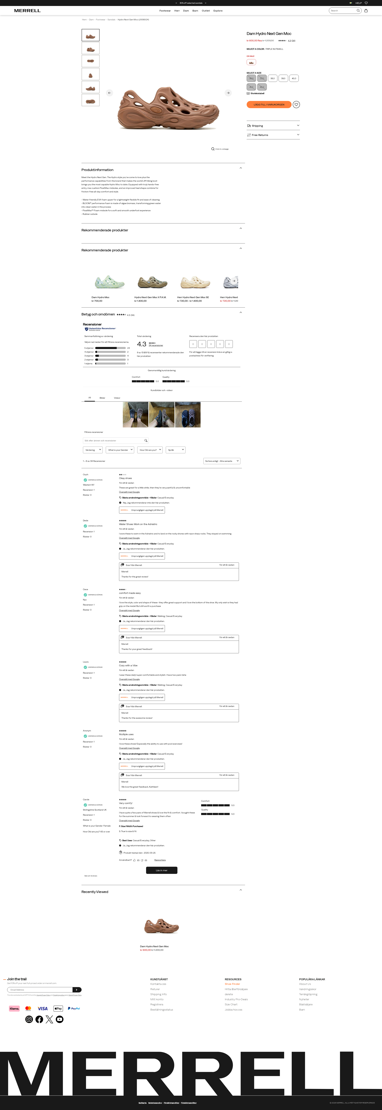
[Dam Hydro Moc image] (110, 277)
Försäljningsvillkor (59, 995)
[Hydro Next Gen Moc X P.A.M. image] (152, 277)
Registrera (156, 1004)
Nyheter (304, 999)
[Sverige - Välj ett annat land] (351, 3)
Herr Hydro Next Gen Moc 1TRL (237, 297)
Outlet (206, 10)
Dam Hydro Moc (100, 297)
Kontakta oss (158, 983)
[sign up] (77, 989)
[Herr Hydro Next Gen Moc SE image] (195, 277)
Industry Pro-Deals (236, 999)
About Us (305, 983)
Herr (177, 10)
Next (228, 92)
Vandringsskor (307, 989)
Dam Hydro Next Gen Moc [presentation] (269, 33)
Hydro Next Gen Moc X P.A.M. (150, 297)
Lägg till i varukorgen (269, 104)
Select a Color (265, 49)
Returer (155, 989)
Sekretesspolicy (155, 1103)
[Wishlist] (366, 3)
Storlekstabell (257, 93)
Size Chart (231, 1004)
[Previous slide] (176, 3)
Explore (218, 10)
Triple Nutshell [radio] (251, 62)
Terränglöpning (308, 994)
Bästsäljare (306, 1004)
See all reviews (90, 876)
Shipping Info (158, 994)
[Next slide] (205, 3)
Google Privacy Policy (43, 995)
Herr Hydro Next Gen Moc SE (193, 297)
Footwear (165, 10)
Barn (195, 10)
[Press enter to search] (358, 11)
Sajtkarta (143, 1103)
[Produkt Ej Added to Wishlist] (296, 104)
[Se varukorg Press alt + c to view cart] (366, 11)
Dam (186, 10)
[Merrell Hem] (27, 10)
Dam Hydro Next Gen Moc (154, 946)
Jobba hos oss (233, 1009)
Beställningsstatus (161, 1009)
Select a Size (254, 73)
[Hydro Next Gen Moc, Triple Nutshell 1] (168, 92)
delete (229, 994)
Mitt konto (156, 999)
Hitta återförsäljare (236, 989)
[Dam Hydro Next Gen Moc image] (161, 920)
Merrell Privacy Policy (75, 995)
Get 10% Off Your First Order (191, 3)
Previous (109, 92)
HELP (359, 3)
